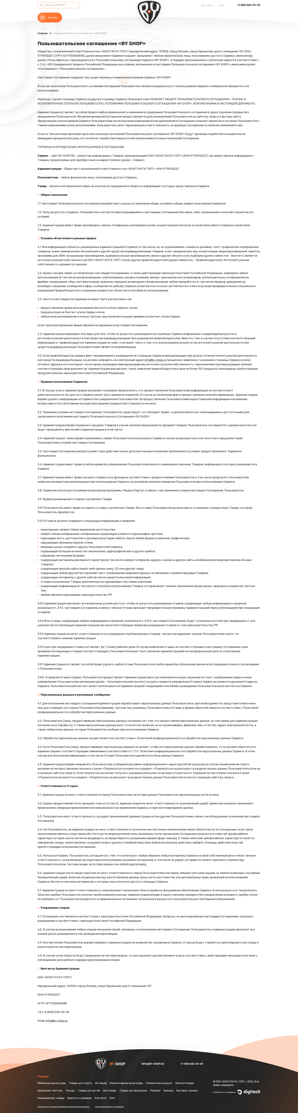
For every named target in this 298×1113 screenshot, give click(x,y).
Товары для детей (89, 1090)
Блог (221, 5)
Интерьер (101, 1083)
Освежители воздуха (159, 1083)
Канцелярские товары (51, 1098)
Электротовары (184, 1083)
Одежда (168, 1090)
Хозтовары (109, 1090)
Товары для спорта (80, 1083)
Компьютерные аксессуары (126, 1083)
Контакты (207, 5)
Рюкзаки (155, 1090)
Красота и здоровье (79, 1098)
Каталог (52, 17)
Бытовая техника (187, 1090)
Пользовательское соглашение (109, 1107)
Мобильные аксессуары (52, 1083)
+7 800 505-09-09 (248, 5)
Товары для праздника (133, 1090)
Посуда (70, 1090)
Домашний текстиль (50, 1090)
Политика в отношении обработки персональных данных (63, 1107)
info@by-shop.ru (155, 360)
